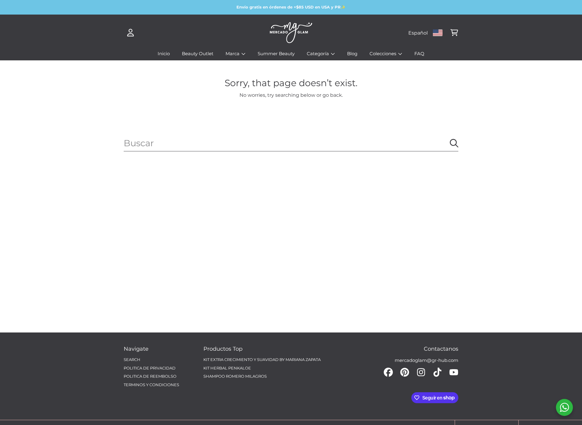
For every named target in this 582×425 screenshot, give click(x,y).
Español (418, 33)
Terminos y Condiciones (151, 384)
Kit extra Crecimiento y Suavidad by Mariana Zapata (262, 359)
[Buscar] (454, 143)
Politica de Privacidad (150, 368)
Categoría (318, 53)
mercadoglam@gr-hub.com (426, 360)
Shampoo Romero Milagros (235, 376)
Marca (233, 53)
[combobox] (291, 143)
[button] (454, 32)
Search (132, 359)
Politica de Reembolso (150, 376)
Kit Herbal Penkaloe (227, 368)
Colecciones (383, 53)
